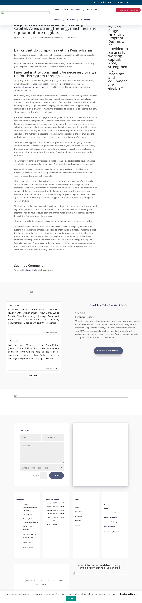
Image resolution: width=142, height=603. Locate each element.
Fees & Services (109, 526)
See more (51, 323)
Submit (56, 475)
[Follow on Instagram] (38, 574)
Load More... (33, 375)
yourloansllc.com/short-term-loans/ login (32, 87)
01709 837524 (121, 2)
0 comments (70, 37)
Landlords (92, 10)
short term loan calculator (51, 37)
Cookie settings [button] (128, 593)
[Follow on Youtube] (52, 574)
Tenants (57, 20)
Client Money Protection (112, 532)
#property (55, 355)
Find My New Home (107, 350)
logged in (30, 270)
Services (71, 20)
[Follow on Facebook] (30, 574)
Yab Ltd (20, 37)
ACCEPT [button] (71, 598)
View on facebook (50, 332)
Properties (76, 10)
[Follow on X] (45, 574)
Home (56, 10)
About (65, 10)
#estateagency (36, 358)
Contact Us (86, 20)
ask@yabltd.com (102, 2)
